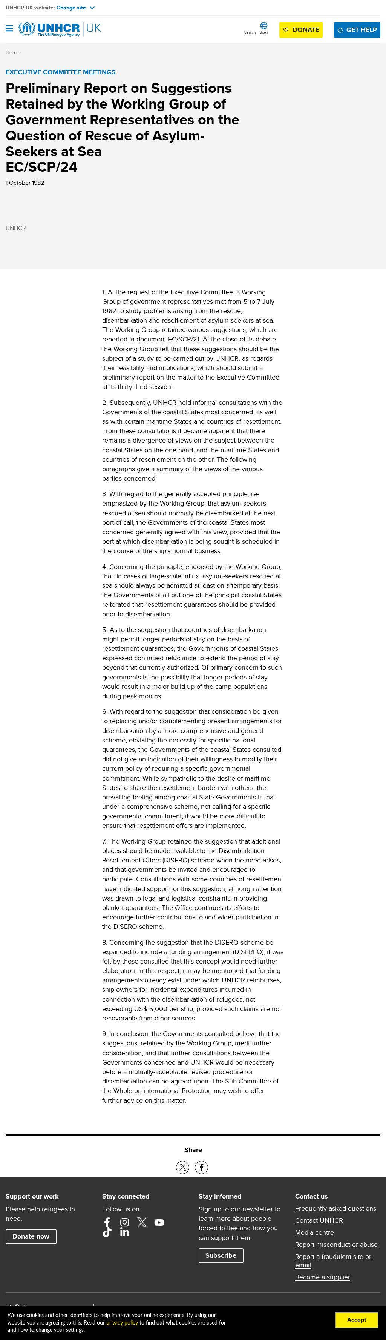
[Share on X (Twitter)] (182, 1167)
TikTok (107, 1232)
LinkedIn (124, 1232)
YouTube (159, 1222)
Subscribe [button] (220, 1255)
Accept (356, 1320)
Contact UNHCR (319, 1220)
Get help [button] (361, 30)
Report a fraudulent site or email (333, 1260)
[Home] (44, 29)
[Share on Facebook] (201, 1167)
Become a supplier (322, 1277)
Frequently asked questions (335, 1208)
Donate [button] (306, 30)
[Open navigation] (9, 29)
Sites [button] (264, 32)
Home (13, 52)
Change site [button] (71, 7)
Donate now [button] (30, 1236)
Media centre (314, 1232)
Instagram (124, 1222)
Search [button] (250, 32)
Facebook (107, 1222)
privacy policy (122, 1323)
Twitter (142, 1222)
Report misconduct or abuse (336, 1244)
